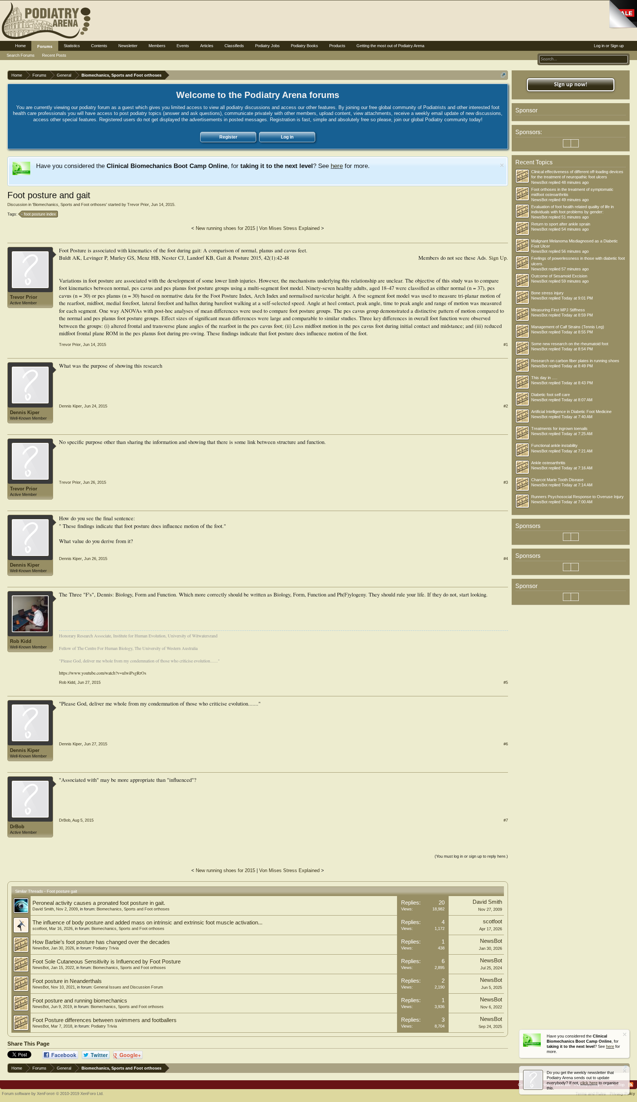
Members (157, 45)
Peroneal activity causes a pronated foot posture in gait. (98, 903)
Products (337, 45)
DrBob (17, 826)
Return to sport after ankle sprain (560, 224)
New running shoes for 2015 (225, 228)
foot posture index (40, 214)
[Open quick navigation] (503, 75)
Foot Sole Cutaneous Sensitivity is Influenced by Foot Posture (106, 962)
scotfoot (39, 928)
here (337, 165)
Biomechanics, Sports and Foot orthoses (69, 204)
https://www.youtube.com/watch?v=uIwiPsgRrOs (102, 673)
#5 (506, 682)
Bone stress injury (547, 293)
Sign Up (498, 257)
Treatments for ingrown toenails (559, 428)
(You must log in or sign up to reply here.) (471, 856)
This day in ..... (544, 377)
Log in (287, 137)
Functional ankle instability (554, 445)
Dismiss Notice (502, 165)
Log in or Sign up (609, 45)
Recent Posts (54, 55)
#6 (506, 744)
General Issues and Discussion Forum (128, 987)
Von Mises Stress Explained (289, 228)
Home (20, 45)
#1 (506, 344)
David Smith (43, 909)
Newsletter (128, 45)
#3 (506, 482)
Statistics (72, 45)
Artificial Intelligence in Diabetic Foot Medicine (571, 411)
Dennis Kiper (24, 412)
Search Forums (21, 55)
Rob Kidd (20, 641)
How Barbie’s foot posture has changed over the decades (101, 942)
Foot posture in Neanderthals (67, 981)
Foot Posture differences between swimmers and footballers (104, 1020)
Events (183, 45)
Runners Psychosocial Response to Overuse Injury (577, 496)
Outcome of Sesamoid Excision (559, 276)
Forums (44, 46)
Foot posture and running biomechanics (79, 1001)
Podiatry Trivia (106, 948)
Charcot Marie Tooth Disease (557, 479)
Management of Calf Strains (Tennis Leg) (567, 327)
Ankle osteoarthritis (548, 463)
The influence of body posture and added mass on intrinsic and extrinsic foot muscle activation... (147, 923)
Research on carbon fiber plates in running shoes (575, 360)
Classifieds (234, 45)
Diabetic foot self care (550, 394)
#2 (506, 406)
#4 (506, 558)
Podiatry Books (304, 45)
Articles (206, 45)
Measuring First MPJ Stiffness (558, 310)
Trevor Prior (138, 204)
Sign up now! (570, 85)
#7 (506, 820)
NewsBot (40, 948)
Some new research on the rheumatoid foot (569, 344)
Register (228, 137)
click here (589, 1083)
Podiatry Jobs (267, 45)
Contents (99, 45)
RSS (630, 1084)
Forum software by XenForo (53, 1093)
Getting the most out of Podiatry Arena (390, 45)
